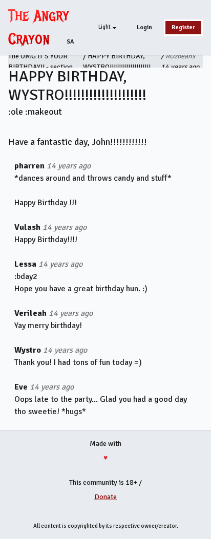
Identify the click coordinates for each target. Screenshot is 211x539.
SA (70, 42)
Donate (105, 496)
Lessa (25, 264)
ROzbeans (180, 56)
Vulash (27, 227)
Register (183, 27)
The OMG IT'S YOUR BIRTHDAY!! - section (40, 61)
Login (144, 27)
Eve (21, 387)
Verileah (30, 313)
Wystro (27, 350)
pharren (29, 166)
